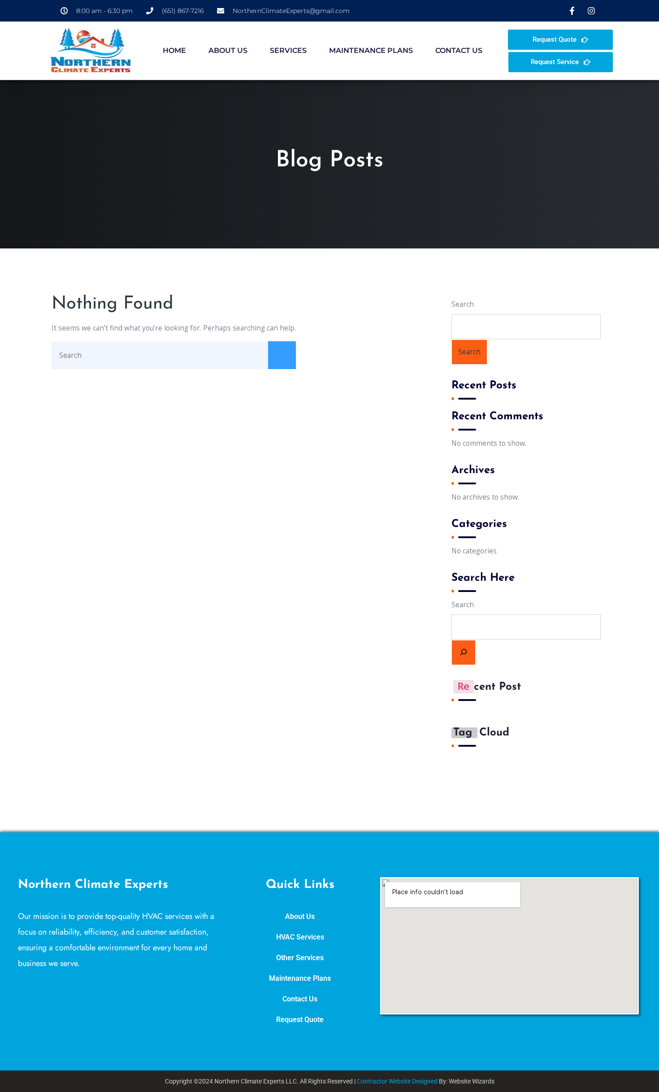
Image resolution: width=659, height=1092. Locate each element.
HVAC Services (300, 937)
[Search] (463, 652)
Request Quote (300, 1020)
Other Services (300, 958)
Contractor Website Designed (397, 1081)
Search (462, 304)
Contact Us (458, 50)
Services (288, 50)
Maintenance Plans (371, 50)
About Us (227, 50)
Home (174, 50)
